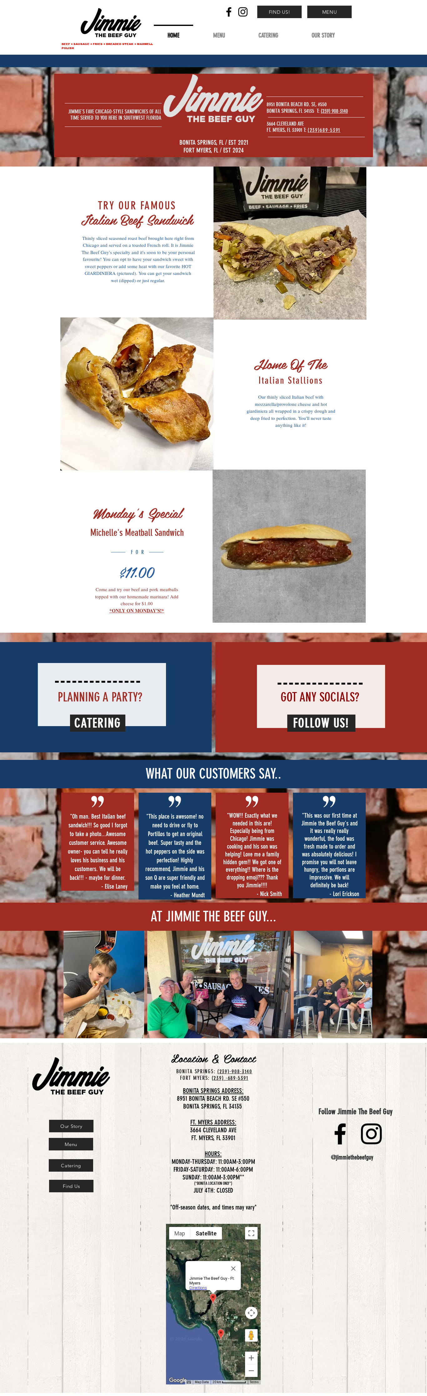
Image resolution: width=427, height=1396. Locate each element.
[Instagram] (243, 12)
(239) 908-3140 (334, 111)
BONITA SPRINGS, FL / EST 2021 (213, 142)
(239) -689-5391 (230, 1078)
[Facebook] (229, 12)
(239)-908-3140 (234, 1071)
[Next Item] (361, 985)
